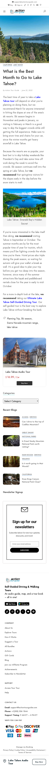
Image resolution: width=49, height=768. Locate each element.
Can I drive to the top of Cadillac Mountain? (33, 423)
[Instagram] (28, 5)
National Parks (29, 436)
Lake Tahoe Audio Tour (17, 372)
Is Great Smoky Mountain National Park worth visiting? (33, 444)
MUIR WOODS (27, 455)
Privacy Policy (8, 750)
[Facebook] (31, 5)
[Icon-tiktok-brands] (7, 611)
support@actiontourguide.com (25, 2)
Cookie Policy (19, 750)
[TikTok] (25, 5)
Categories (9, 393)
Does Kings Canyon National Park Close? (31, 480)
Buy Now (39, 762)
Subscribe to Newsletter (15, 673)
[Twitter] (23, 611)
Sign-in (19, 5)
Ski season (26, 318)
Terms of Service (24, 752)
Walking (26, 459)
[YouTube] (37, 5)
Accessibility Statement (35, 750)
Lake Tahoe (18, 65)
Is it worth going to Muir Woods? (32, 465)
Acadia (25, 417)
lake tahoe (12, 327)
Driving (33, 417)
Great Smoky (28, 432)
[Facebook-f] (17, 611)
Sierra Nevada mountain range (22, 323)
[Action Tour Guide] (18, 11)
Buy (11, 5)
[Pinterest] (40, 5)
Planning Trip (13, 318)
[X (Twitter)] (34, 5)
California (7, 65)
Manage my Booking (24, 747)
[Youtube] (28, 611)
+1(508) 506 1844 (20, 711)
